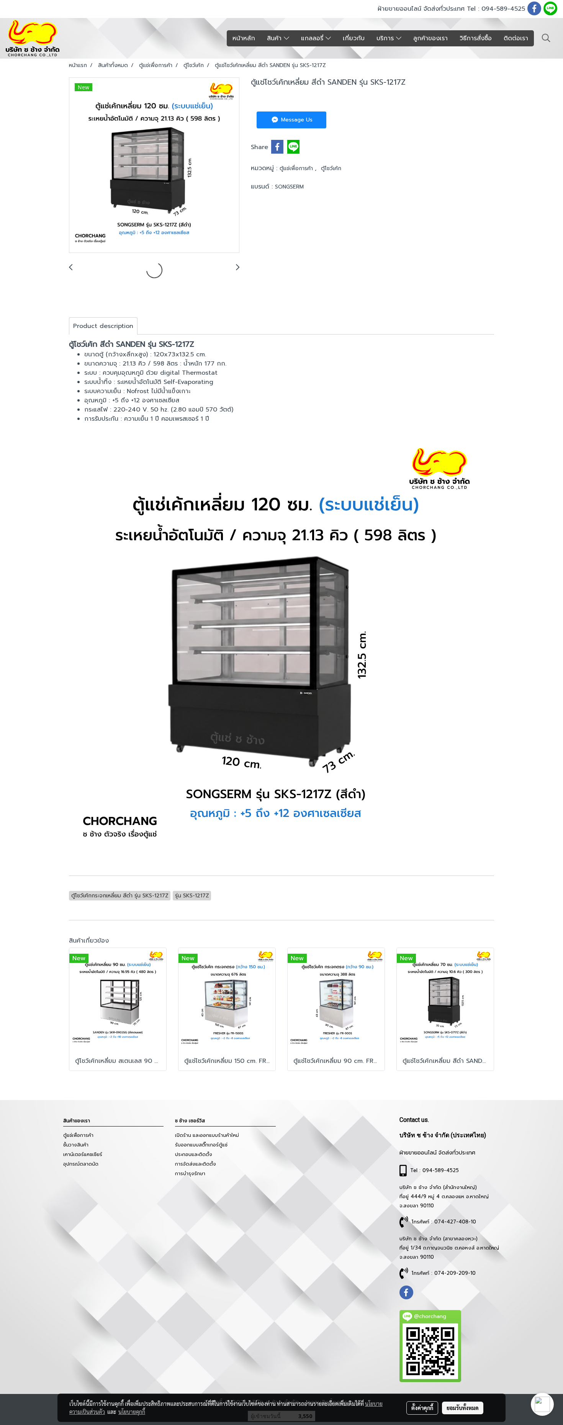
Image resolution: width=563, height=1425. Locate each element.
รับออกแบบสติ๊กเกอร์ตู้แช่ (201, 1144)
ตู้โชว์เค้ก (331, 168)
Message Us (296, 120)
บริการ (386, 38)
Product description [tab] (103, 326)
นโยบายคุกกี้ (131, 1411)
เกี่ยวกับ (354, 38)
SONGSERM (289, 187)
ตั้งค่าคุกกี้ (422, 1407)
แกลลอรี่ (313, 38)
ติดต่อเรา (516, 38)
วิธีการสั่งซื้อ (476, 38)
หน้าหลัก (243, 38)
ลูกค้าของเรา (430, 38)
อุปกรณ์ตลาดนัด (80, 1164)
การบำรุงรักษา (190, 1173)
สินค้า (275, 38)
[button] (546, 38)
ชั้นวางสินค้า (75, 1144)
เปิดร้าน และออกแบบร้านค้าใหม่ (207, 1135)
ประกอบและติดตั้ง (193, 1154)
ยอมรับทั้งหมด (463, 1407)
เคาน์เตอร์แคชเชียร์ (82, 1154)
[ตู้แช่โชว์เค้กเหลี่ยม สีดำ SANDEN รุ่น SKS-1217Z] (154, 165)
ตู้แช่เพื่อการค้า (297, 168)
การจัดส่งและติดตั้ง (195, 1164)
